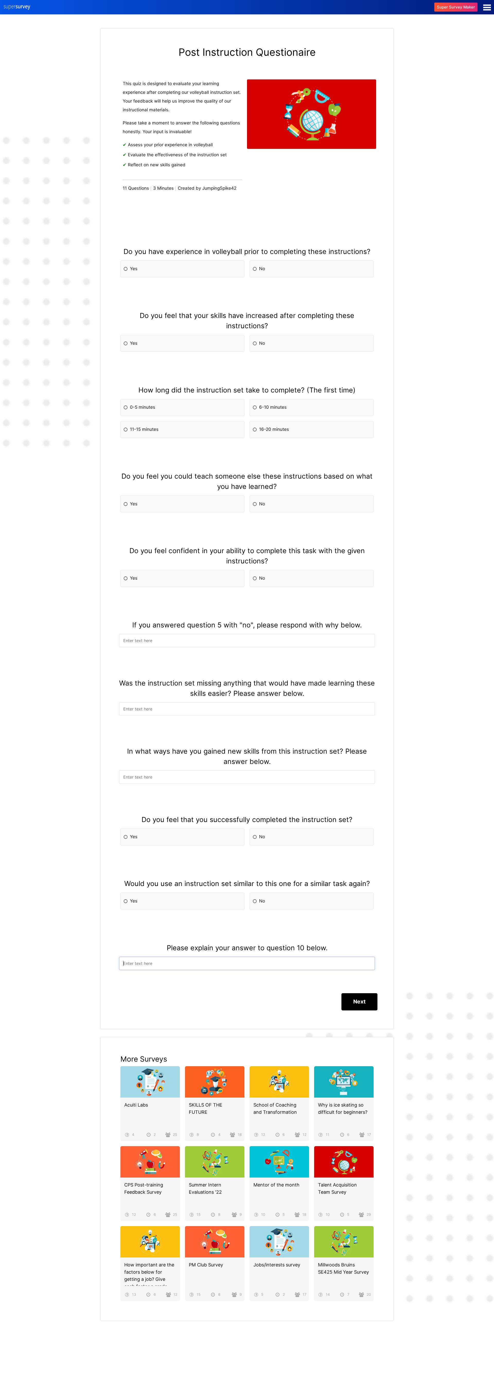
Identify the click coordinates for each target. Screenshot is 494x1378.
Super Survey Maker (456, 7)
